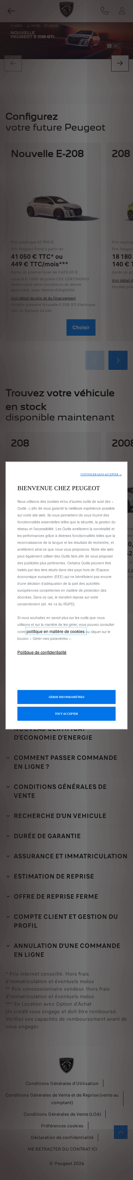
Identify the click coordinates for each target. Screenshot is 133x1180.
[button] (101, 474)
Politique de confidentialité (41, 652)
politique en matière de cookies (56, 631)
